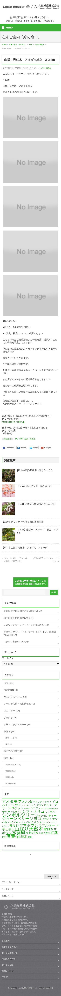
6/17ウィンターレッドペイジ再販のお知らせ (26, 624)
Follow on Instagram (32, 860)
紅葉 (54, 833)
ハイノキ (13, 822)
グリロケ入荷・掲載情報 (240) (19, 703)
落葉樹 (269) (11, 783)
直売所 (46, 833)
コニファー (36, 808)
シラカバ (50, 812)
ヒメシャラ (37, 822)
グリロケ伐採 (8, 965)
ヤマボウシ (28, 825)
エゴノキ (25, 805)
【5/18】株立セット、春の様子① (34, 485)
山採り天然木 (45, 68)
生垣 (41, 833)
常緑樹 (18, 832)
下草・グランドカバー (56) (17, 724)
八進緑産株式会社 (27, 988)
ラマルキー (47, 825)
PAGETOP (52, 876)
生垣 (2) (9, 744)
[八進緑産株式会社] (30, 7)
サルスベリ (16, 812)
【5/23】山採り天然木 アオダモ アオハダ (24, 547)
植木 (35, 833)
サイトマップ (8, 889)
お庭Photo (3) (11, 689)
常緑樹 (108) (11, 771)
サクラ (6, 811)
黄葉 (30, 837)
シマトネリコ (33, 811)
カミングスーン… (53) (15, 696)
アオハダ (25, 801)
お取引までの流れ (9, 947)
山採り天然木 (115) (13, 764)
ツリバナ (47, 819)
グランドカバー (44, 805)
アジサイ (46, 802)
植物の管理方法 (8, 959)
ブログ (5, 977)
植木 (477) (9, 758)
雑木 (23, 836)
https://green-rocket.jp (13, 421)
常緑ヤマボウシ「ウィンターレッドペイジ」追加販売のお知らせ (30, 633)
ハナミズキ (24, 822)
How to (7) (9, 683)
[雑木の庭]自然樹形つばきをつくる (35, 470)
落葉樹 (13, 836)
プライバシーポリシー (11, 882)
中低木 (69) (9, 731)
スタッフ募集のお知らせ (16, 641)
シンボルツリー (18, 814)
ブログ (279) (10, 717)
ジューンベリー (15, 818)
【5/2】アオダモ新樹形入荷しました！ (37, 503)
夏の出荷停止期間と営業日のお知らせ (23, 611)
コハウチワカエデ (51, 808)
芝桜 (4, 837)
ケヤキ (27, 808)
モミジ (14, 825)
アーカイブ (7, 658)
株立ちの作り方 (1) (13, 751)
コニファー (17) (12, 710)
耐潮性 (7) (10, 777)
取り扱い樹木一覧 (9, 953)
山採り (10, 829)
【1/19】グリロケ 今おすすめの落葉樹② (22, 521)
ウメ (18, 805)
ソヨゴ (36, 818)
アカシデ (37, 802)
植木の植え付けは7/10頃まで (18, 617)
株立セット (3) (11, 738)
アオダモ (19, 439)
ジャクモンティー (45, 815)
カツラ (32, 805)
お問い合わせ (8, 896)
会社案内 (6, 941)
